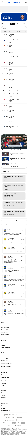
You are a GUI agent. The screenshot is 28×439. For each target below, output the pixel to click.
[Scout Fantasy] (10, 425)
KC (6, 99)
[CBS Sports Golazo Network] (14, 417)
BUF (7, 57)
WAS (7, 79)
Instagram (3, 388)
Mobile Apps (4, 337)
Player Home (5, 24)
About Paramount (5, 347)
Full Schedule (14, 131)
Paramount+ (4, 350)
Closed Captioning (6, 366)
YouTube (3, 383)
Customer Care (5, 377)
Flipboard (3, 397)
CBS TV (3, 352)
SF (6, 34)
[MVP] (23, 422)
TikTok (2, 385)
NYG (7, 40)
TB (6, 122)
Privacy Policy (4, 360)
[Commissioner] (15, 422)
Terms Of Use (4, 358)
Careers (3, 345)
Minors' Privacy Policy (6, 363)
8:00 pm (12, 94)
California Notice (5, 369)
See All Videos (14, 166)
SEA (7, 116)
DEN (7, 45)
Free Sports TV (5, 329)
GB (6, 94)
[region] (14, 141)
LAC (7, 74)
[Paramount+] (6, 422)
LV (6, 68)
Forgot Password (5, 410)
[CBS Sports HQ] (20, 414)
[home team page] (4, 34)
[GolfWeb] (18, 425)
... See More (6, 180)
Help (2, 375)
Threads (3, 395)
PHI (6, 51)
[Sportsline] (19, 420)
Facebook (3, 390)
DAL (7, 110)
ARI (6, 62)
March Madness (5, 334)
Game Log (19, 24)
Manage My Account (6, 403)
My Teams (3, 408)
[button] (2, 2)
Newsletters (4, 406)
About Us (3, 343)
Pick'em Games (5, 325)
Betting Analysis (5, 332)
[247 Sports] (9, 419)
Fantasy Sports (5, 327)
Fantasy (13, 24)
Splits (25, 24)
